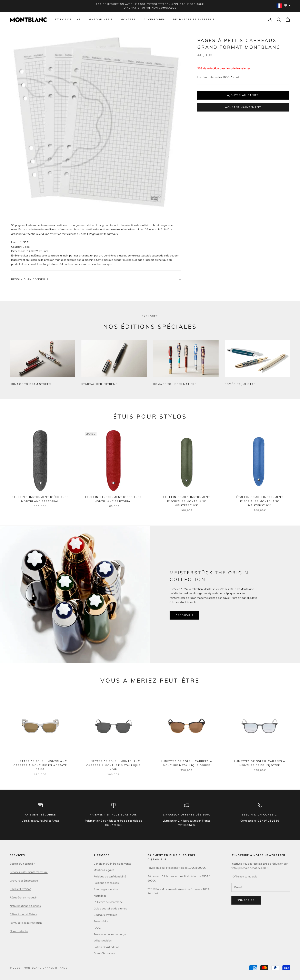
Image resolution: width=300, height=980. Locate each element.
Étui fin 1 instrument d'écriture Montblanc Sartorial (40, 499)
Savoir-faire (101, 921)
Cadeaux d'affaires (105, 914)
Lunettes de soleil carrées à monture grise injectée (259, 763)
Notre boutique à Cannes (25, 905)
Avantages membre (106, 889)
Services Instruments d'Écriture (29, 872)
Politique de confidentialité (110, 876)
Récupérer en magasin (23, 897)
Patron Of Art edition (106, 947)
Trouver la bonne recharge (110, 934)
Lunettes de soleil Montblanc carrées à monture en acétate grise (40, 765)
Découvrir (184, 615)
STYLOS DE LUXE (68, 19)
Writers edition (103, 940)
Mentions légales (104, 870)
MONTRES (128, 19)
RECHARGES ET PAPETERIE (193, 19)
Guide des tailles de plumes (110, 908)
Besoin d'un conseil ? (22, 863)
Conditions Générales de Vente (112, 863)
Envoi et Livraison (20, 889)
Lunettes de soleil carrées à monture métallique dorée (186, 763)
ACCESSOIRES (154, 19)
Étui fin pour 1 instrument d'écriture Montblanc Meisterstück (186, 501)
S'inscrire (246, 900)
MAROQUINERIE (101, 19)
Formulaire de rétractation (26, 922)
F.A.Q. (97, 927)
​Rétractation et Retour (23, 914)
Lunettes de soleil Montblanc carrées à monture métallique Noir (113, 765)
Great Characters (104, 953)
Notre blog (100, 895)
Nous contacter (19, 931)
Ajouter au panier (243, 95)
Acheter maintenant (243, 107)
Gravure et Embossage (24, 880)
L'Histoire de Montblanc (108, 902)
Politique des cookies (106, 882)
